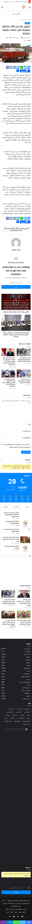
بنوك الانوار (27, 673)
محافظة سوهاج (26, 721)
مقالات (28, 696)
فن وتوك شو (26, 687)
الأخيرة (16, 507)
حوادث (28, 679)
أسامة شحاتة (19, 709)
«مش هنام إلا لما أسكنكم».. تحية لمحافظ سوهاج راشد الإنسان (24, 381)
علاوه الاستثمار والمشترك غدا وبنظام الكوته (11, 530)
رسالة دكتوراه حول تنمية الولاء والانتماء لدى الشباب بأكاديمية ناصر (10, 539)
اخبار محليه (27, 654)
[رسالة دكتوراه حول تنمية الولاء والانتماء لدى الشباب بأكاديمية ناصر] (25, 539)
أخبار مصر (27, 648)
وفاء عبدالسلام (8, 721)
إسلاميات (27, 651)
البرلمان (28, 660)
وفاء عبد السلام (26, 724)
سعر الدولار (15, 715)
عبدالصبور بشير (20, 718)
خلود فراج (22, 715)
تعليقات (5, 507)
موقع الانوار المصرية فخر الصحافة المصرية (12, 522)
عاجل (28, 685)
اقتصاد (28, 657)
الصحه (28, 665)
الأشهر (27, 507)
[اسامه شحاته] (16, 14)
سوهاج (28, 718)
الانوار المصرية (9, 712)
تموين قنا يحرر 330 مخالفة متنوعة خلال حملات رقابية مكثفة (16, 229)
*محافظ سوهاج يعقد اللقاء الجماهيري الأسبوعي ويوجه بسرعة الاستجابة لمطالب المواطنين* (9, 382)
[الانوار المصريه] (24, 7)
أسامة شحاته (11, 709)
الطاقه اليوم (26, 668)
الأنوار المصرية (18, 712)
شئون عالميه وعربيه (24, 682)
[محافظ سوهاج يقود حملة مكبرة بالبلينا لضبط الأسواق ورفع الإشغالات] (24, 352)
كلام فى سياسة (26, 690)
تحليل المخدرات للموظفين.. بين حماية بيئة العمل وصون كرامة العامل (24, 603)
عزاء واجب (12, 718)
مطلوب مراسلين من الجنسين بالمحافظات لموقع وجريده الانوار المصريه (11, 515)
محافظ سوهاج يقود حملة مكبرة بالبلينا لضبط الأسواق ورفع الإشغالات (24, 359)
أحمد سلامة (27, 709)
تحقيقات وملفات (25, 676)
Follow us (28, 868)
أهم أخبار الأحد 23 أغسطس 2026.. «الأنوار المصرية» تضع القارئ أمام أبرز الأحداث (8, 623)
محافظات (21, 19)
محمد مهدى (25, 37)
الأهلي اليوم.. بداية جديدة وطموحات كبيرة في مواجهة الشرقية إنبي (24, 622)
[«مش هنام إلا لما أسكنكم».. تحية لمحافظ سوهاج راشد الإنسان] (24, 373)
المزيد (28, 671)
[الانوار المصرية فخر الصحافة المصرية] (25, 548)
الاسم (29, 424)
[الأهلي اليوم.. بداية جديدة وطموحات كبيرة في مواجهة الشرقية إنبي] (24, 614)
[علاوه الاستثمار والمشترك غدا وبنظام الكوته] (25, 531)
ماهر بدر (5, 718)
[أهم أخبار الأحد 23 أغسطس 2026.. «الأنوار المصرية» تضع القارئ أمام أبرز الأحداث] (8, 614)
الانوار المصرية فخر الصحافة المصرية (12, 547)
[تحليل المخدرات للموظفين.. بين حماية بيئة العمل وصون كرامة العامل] (24, 594)
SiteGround (15, 906)
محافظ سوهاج (17, 721)
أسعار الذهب (27, 712)
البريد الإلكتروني (26, 431)
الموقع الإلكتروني (26, 437)
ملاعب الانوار (26, 698)
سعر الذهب (7, 715)
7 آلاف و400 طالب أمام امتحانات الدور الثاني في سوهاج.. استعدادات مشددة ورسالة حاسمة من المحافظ (8, 361)
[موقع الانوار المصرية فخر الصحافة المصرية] (25, 523)
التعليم (28, 662)
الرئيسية (27, 19)
